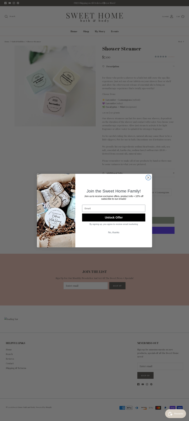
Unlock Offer (114, 217)
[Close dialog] (148, 177)
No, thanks (113, 232)
